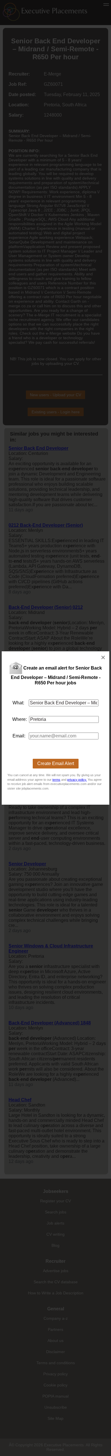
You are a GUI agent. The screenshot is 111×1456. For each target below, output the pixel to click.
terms (56, 779)
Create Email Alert (55, 763)
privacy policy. (77, 779)
